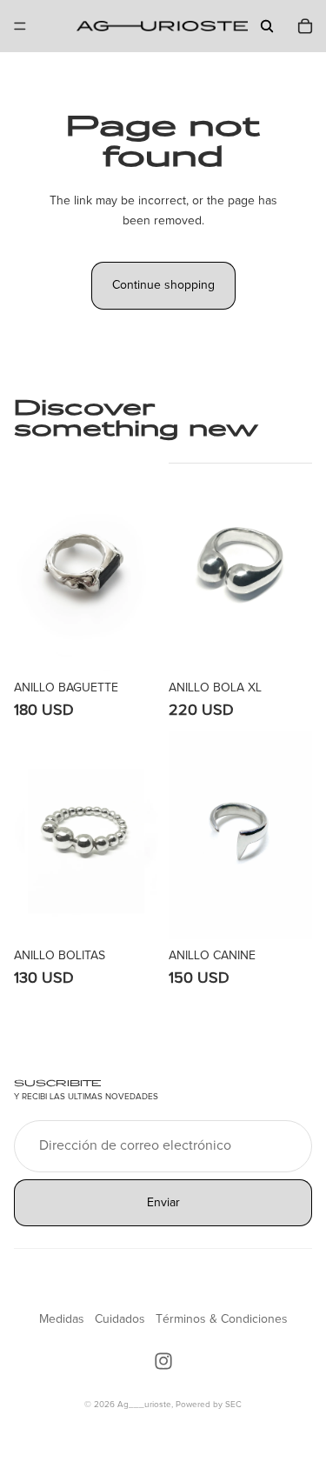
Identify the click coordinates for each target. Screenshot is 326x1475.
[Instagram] (163, 1361)
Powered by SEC (209, 1404)
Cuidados (120, 1319)
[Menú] (20, 26)
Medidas (61, 1319)
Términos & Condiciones (222, 1319)
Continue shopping (163, 285)
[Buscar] (267, 26)
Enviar (163, 1203)
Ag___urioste (144, 1404)
